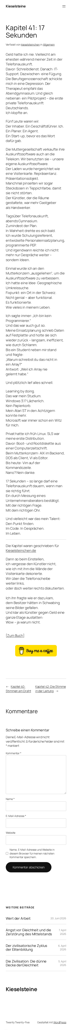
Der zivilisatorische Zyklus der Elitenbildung (26, 947)
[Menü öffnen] (64, 6)
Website (10, 832)
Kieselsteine (16, 6)
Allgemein (49, 44)
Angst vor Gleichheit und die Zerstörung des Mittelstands (29, 932)
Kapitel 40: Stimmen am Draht (18, 688)
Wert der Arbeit (18, 918)
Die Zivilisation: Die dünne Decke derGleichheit (26, 963)
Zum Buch (15, 635)
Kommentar (13, 753)
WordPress (59, 1022)
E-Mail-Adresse (16, 816)
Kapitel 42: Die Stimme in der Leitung (50, 688)
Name (10, 799)
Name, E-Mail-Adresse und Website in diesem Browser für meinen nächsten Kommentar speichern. (32, 853)
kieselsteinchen (30, 44)
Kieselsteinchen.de (21, 550)
